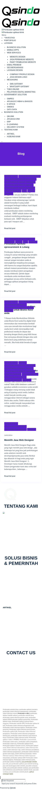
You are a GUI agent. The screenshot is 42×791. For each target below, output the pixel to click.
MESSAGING (12, 80)
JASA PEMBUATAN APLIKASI (29, 176)
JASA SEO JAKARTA (30, 374)
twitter (16, 661)
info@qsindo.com (13, 549)
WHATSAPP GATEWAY (19, 86)
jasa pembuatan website (29, 762)
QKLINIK (10, 116)
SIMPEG (10, 99)
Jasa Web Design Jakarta (13, 643)
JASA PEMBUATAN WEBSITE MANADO (18, 185)
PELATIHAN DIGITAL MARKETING (21, 92)
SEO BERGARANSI (15, 67)
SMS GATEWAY (16, 84)
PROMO (31, 191)
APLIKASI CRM (13, 119)
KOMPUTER (9, 242)
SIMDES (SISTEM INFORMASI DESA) (22, 599)
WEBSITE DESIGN (17, 57)
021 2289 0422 (12, 547)
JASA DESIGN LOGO (18, 77)
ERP (9, 122)
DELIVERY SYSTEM (15, 127)
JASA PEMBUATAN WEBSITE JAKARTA (19, 307)
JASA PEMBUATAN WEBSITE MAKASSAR (19, 182)
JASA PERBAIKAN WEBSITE (22, 59)
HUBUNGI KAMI (13, 137)
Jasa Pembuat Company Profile (15, 619)
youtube (32, 661)
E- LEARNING (12, 579)
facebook (9, 661)
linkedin (11, 663)
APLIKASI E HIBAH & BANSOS (19, 101)
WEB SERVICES (14, 53)
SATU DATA (12, 109)
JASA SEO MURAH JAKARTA (15, 377)
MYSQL (18, 242)
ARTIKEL (11, 134)
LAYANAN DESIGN (15, 70)
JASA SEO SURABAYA (13, 380)
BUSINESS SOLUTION (16, 47)
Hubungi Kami (11, 700)
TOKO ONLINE (13, 89)
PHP (24, 191)
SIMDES (10, 107)
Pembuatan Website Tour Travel (15, 635)
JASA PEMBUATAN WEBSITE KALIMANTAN (20, 179)
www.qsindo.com (11, 544)
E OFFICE (11, 104)
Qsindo (13, 788)
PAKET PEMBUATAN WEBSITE (23, 62)
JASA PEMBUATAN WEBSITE (15, 305)
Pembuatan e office (23, 713)
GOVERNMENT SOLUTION (15, 95)
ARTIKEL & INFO (11, 176)
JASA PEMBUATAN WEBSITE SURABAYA (19, 188)
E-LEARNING (12, 124)
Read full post (9, 228)
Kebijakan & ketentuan (14, 703)
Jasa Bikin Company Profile (14, 614)
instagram (24, 661)
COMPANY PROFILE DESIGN (22, 74)
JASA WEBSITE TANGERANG (15, 627)
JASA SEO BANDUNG (12, 191)
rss (16, 663)
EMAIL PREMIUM (14, 65)
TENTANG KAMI (11, 130)
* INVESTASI (9, 38)
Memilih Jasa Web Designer (19, 440)
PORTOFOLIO (10, 40)
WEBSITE (8, 194)
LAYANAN (8, 43)
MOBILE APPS (13, 50)
